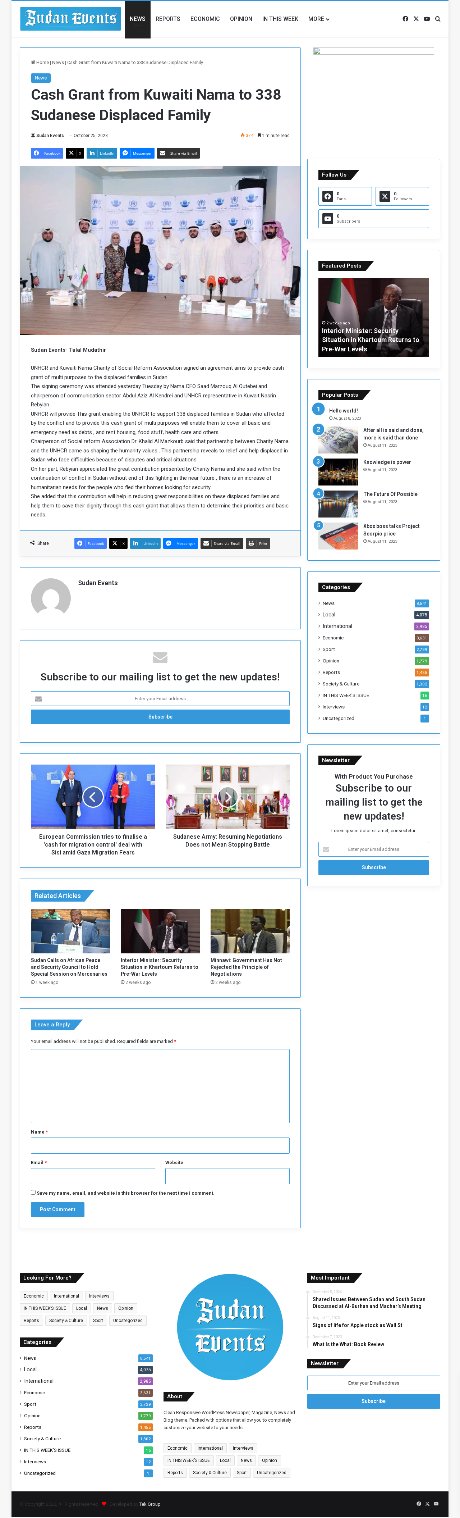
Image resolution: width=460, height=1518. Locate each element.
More (316, 18)
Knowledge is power (387, 462)
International (337, 626)
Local (329, 614)
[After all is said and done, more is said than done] (338, 440)
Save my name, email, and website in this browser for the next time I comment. (126, 1193)
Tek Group (150, 1504)
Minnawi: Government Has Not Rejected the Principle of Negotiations (246, 967)
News (138, 18)
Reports (168, 18)
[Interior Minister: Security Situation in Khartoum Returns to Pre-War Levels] (160, 931)
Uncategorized (338, 718)
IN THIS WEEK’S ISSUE (346, 695)
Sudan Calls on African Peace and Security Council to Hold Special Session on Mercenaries (69, 967)
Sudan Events (50, 135)
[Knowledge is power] (338, 472)
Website (174, 1162)
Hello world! (343, 411)
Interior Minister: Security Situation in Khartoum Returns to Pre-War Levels (159, 967)
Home (42, 62)
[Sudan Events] (71, 19)
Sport (329, 649)
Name (39, 1132)
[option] (373, 317)
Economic (205, 18)
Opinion (241, 18)
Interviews (334, 707)
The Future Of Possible (390, 494)
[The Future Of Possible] (338, 504)
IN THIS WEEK (280, 18)
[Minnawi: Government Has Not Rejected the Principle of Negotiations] (250, 931)
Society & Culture (341, 684)
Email (39, 1162)
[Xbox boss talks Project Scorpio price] (338, 536)
